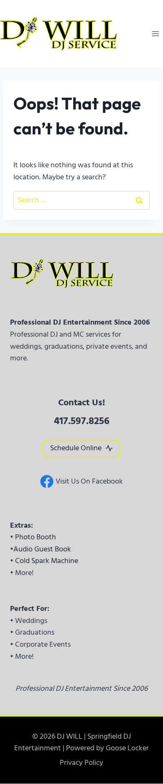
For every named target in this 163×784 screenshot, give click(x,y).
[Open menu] (155, 33)
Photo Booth (35, 537)
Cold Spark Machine (46, 561)
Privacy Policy (81, 763)
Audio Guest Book (42, 549)
